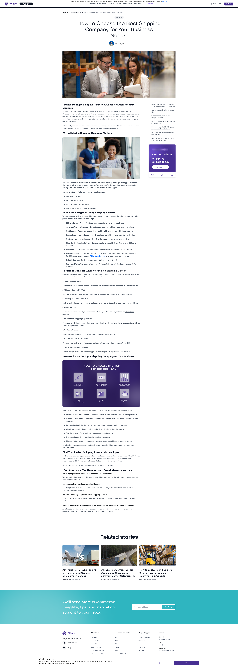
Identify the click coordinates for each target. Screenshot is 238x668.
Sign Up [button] (228, 4)
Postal (116, 640)
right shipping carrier (101, 114)
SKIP (116, 644)
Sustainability (127, 4)
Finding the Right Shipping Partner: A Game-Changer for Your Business (163, 105)
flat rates (93, 294)
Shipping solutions (76, 12)
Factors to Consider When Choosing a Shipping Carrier (163, 122)
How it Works (95, 644)
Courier (117, 647)
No (166, 1)
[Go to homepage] (11, 3)
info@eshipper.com (73, 648)
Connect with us (159, 167)
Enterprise (150, 4)
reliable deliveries (90, 208)
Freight (117, 650)
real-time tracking (115, 227)
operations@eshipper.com (166, 650)
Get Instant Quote (26, 3)
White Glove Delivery (97, 256)
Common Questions (144, 637)
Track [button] (214, 4)
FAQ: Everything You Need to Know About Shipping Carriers (163, 139)
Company (92, 4)
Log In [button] (220, 4)
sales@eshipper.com (164, 645)
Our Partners (95, 640)
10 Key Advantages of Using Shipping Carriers (160, 117)
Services (119, 4)
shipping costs (77, 200)
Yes (163, 1)
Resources (137, 4)
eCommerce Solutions (97, 650)
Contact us (66, 465)
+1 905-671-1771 (72, 643)
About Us (94, 637)
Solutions (111, 4)
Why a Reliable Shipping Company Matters (162, 111)
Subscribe (167, 607)
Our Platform (101, 4)
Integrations (142, 650)
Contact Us (142, 640)
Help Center (142, 647)
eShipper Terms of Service (98, 654)
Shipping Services (96, 647)
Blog (116, 637)
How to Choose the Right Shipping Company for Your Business (162, 128)
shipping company (92, 323)
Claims (140, 644)
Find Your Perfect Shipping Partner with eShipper (162, 134)
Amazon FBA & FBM (120, 654)
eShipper (90, 458)
